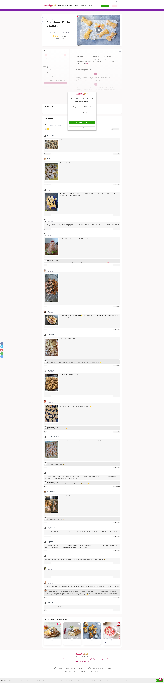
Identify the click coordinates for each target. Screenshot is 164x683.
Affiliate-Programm (67, 659)
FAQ (57, 659)
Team (59, 659)
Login (114, 5)
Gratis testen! (104, 5)
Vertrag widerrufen (104, 659)
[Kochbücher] (42, 17)
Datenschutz (82, 659)
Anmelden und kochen (82, 127)
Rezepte (61, 5)
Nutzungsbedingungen (92, 659)
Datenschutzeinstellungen (82, 661)
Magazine (83, 5)
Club (92, 5)
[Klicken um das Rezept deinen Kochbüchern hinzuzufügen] (52, 639)
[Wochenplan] (42, 22)
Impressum (75, 659)
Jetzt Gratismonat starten (82, 122)
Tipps (66, 5)
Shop (88, 5)
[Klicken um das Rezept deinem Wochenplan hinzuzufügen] (59, 624)
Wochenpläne (74, 5)
